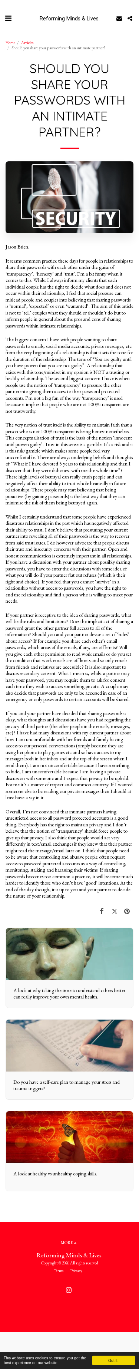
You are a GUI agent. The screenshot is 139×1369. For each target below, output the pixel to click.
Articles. (27, 42)
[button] (8, 18)
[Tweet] (114, 911)
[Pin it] (127, 911)
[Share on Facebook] (101, 911)
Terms (58, 1270)
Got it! (113, 1360)
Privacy (76, 1270)
